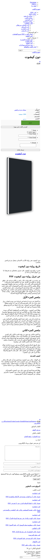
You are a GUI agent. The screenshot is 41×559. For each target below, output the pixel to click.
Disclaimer (33, 2)
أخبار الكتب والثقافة (30, 47)
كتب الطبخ (29, 43)
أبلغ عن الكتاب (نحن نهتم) (20, 127)
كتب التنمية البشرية (26, 39)
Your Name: (32, 134)
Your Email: (32, 137)
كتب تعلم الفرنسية (34, 535)
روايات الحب (29, 18)
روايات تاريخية (28, 16)
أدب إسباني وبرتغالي (22, 25)
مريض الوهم (36, 430)
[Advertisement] (20, 86)
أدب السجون (29, 20)
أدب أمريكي (25, 27)
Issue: (34, 130)
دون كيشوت (20, 153)
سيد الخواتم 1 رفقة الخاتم (32, 436)
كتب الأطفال (36, 542)
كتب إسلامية (36, 493)
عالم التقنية (29, 41)
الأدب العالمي (28, 23)
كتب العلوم (29, 36)
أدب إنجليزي (25, 29)
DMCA (34, 4)
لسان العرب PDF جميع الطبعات (22, 34)
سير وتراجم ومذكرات (26, 45)
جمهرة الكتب (36, 9)
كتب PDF (33, 12)
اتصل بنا (33, 6)
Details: (33, 143)
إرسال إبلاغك (20, 150)
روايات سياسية (28, 21)
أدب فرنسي (25, 30)
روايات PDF (32, 14)
